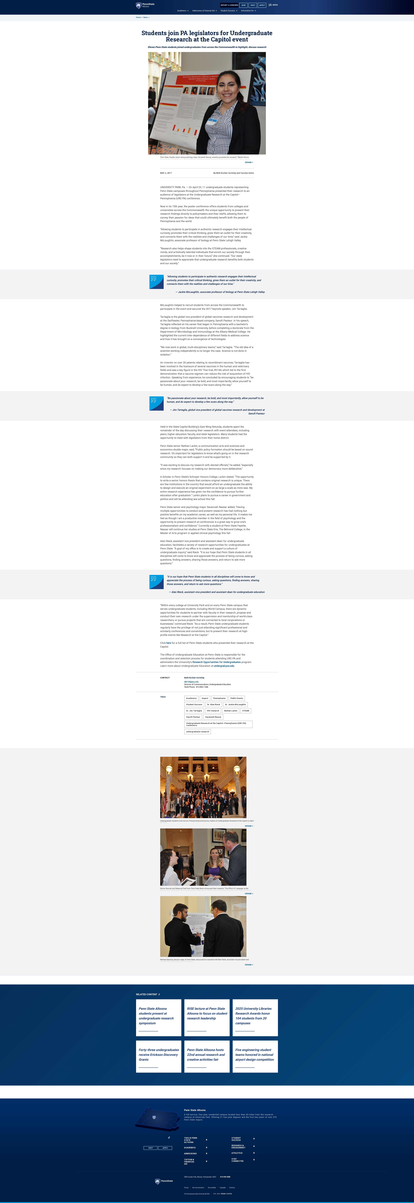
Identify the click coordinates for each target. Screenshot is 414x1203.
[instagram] (152, 1137)
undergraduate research (197, 731)
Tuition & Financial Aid (189, 1162)
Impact (205, 698)
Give (243, 5)
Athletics (237, 1153)
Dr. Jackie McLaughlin (235, 704)
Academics (182, 10)
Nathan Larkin (230, 711)
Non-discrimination (198, 1187)
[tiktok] (169, 1137)
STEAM (245, 711)
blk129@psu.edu (191, 682)
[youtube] (157, 1137)
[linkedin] (163, 1137)
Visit (252, 5)
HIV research (213, 711)
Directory (232, 1187)
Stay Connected (238, 1160)
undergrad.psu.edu (224, 665)
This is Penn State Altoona (190, 1140)
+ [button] (206, 1140)
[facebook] (146, 1137)
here (168, 643)
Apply (262, 5)
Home (138, 17)
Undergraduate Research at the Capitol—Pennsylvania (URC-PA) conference (216, 724)
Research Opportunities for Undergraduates (216, 662)
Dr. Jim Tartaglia (194, 711)
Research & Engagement (238, 1146)
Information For (247, 10)
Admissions (190, 1154)
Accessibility (212, 1187)
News (145, 17)
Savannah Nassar (213, 717)
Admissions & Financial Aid (203, 10)
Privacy (186, 1187)
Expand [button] (248, 162)
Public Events (237, 698)
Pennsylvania (219, 698)
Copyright (223, 1187)
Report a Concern (229, 5)
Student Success (228, 10)
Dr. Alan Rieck (213, 704)
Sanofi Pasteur (193, 717)
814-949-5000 (225, 1177)
